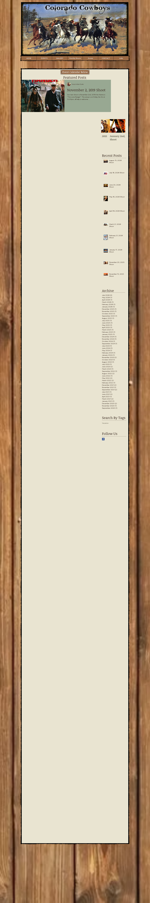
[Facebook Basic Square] (103, 439)
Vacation (105, 423)
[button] (75, 72)
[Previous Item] (105, 126)
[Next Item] (122, 126)
